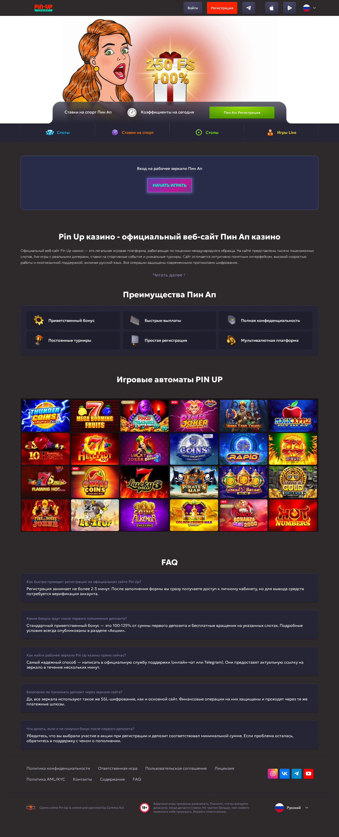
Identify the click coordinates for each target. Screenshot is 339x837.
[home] (43, 7)
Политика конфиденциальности (58, 768)
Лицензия (224, 768)
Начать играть (169, 185)
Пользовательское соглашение (176, 768)
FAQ (137, 779)
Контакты (82, 779)
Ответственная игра (117, 768)
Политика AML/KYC (46, 779)
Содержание (112, 779)
